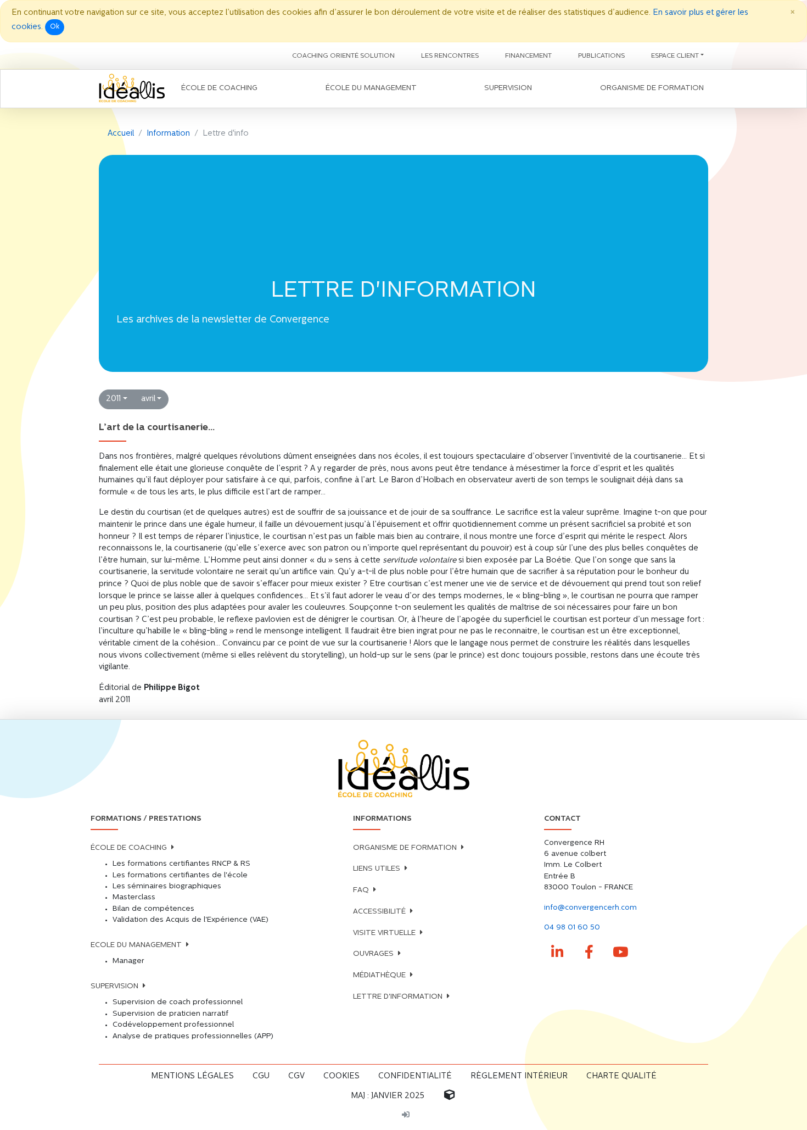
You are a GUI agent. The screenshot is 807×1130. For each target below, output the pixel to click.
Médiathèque (379, 975)
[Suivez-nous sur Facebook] (589, 953)
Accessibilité (379, 911)
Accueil (121, 134)
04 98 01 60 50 (572, 927)
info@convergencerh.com (590, 907)
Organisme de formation (405, 847)
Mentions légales (192, 1076)
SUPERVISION (114, 986)
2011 (113, 399)
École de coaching (129, 847)
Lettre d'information (397, 996)
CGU (261, 1076)
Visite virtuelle (384, 933)
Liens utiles (376, 868)
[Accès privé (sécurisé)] (406, 1116)
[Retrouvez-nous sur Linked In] (557, 953)
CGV (296, 1076)
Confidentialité (415, 1076)
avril (148, 399)
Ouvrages (373, 954)
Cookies (341, 1076)
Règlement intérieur (519, 1076)
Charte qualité (621, 1076)
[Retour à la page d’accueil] (403, 769)
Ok (54, 27)
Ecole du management (136, 945)
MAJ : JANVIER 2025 (387, 1096)
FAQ (361, 890)
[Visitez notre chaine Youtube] (621, 953)
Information (168, 134)
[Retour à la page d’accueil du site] (132, 89)
